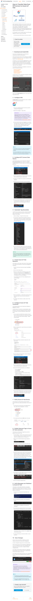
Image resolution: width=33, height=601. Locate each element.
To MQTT (3, 24)
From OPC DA (4, 30)
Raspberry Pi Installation (18, 71)
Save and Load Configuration (25, 571)
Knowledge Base (28, 1)
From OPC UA (4, 31)
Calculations (3, 39)
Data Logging (3, 6)
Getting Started (15, 1)
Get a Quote (27, 590)
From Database (4, 12)
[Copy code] (30, 503)
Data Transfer (3, 8)
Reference (23, 1)
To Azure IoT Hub (4, 21)
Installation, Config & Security (4, 5)
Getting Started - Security (26, 119)
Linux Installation (17, 70)
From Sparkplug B (4, 34)
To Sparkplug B (4, 29)
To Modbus (3, 23)
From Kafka (3, 13)
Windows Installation (17, 69)
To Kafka (3, 22)
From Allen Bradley (4, 9)
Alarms (2, 36)
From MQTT (3, 16)
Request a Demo (26, 43)
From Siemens (4, 33)
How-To (20, 1)
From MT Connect (4, 17)
